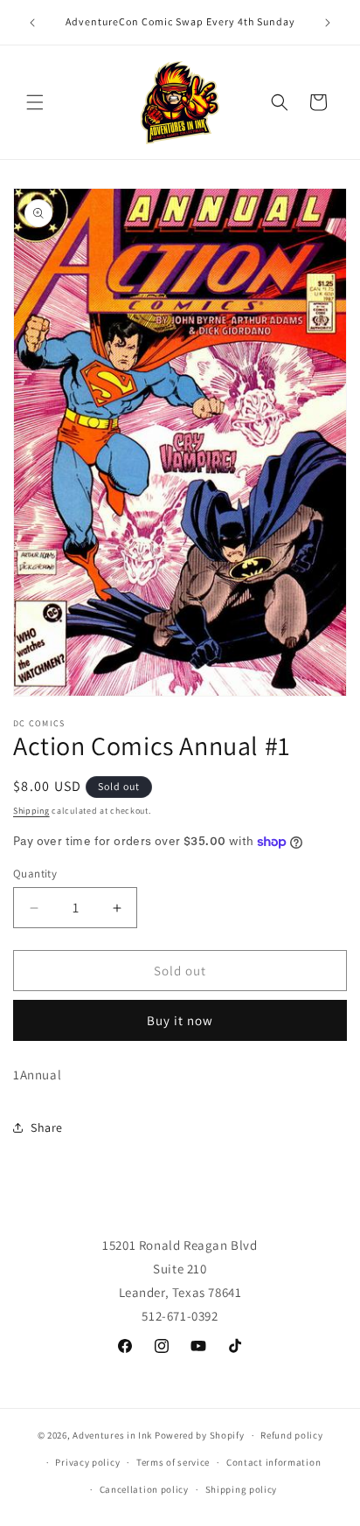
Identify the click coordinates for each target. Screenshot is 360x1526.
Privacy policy (87, 1462)
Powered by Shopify (200, 1435)
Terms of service (173, 1462)
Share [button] (47, 1127)
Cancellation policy (144, 1489)
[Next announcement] (327, 22)
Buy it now (180, 1020)
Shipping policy (241, 1489)
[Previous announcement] (32, 22)
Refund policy (291, 1435)
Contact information (273, 1462)
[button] (35, 102)
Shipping (31, 810)
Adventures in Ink (112, 1435)
